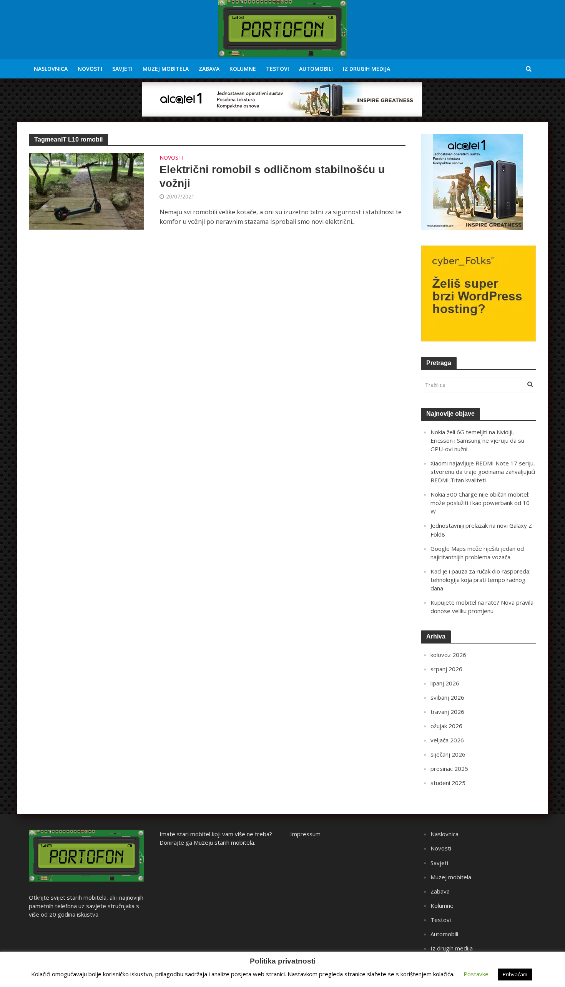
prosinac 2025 (449, 768)
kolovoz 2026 (448, 655)
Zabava (209, 68)
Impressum (305, 834)
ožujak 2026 (446, 726)
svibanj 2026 (447, 697)
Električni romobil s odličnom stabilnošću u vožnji (272, 176)
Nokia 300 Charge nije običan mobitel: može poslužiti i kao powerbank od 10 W (480, 502)
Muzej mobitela (166, 68)
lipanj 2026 (444, 683)
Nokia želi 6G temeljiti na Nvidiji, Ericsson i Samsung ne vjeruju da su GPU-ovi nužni (477, 440)
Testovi (277, 68)
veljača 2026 (447, 740)
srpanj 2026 (446, 669)
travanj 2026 (447, 711)
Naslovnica (51, 68)
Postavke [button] (476, 974)
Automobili (316, 68)
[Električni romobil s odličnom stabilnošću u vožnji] (86, 190)
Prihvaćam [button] (515, 974)
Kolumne (242, 68)
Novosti (90, 68)
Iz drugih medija (366, 68)
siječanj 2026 (447, 754)
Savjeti (122, 68)
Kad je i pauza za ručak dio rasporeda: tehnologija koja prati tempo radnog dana (480, 579)
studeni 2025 (447, 783)
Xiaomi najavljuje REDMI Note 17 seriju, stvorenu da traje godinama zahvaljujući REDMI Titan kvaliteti (482, 471)
